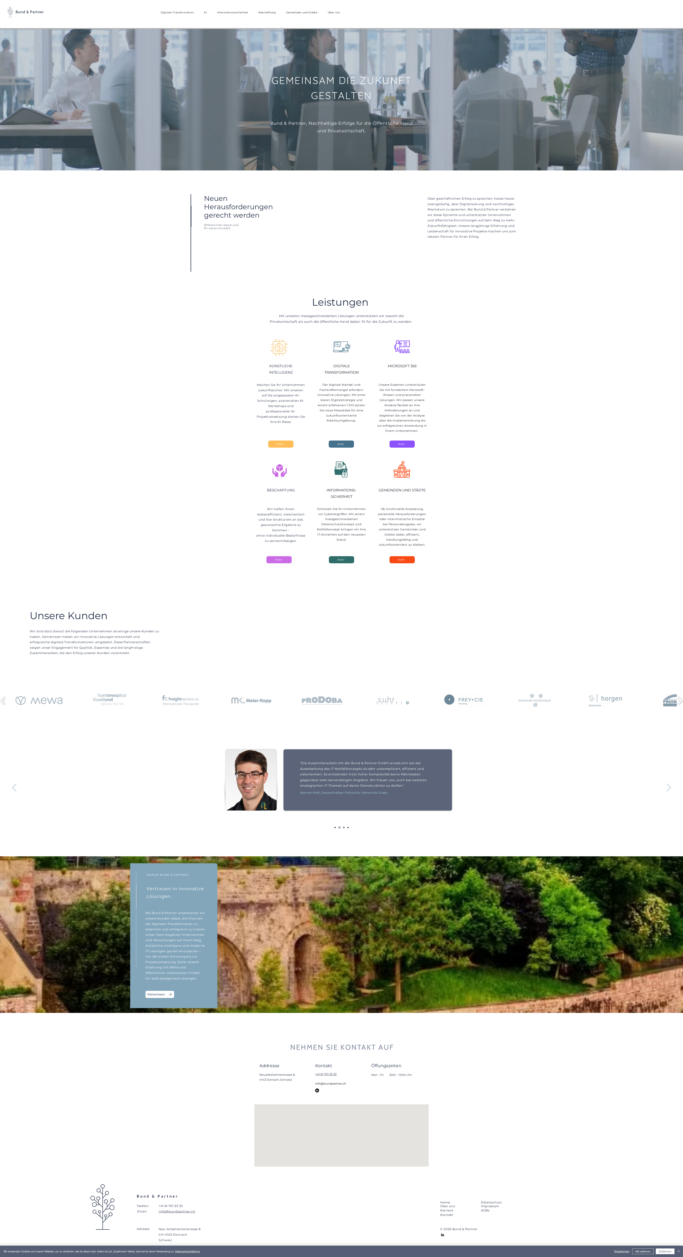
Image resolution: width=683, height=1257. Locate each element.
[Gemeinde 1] (335, 827)
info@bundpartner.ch (330, 1083)
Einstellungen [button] (621, 1251)
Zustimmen (665, 1251)
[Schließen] (679, 1251)
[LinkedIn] (317, 1090)
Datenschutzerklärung (187, 1251)
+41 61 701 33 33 (326, 1074)
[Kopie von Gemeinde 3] (348, 827)
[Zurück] (14, 788)
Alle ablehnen (643, 1251)
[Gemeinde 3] (344, 827)
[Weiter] (669, 788)
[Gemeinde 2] (339, 828)
